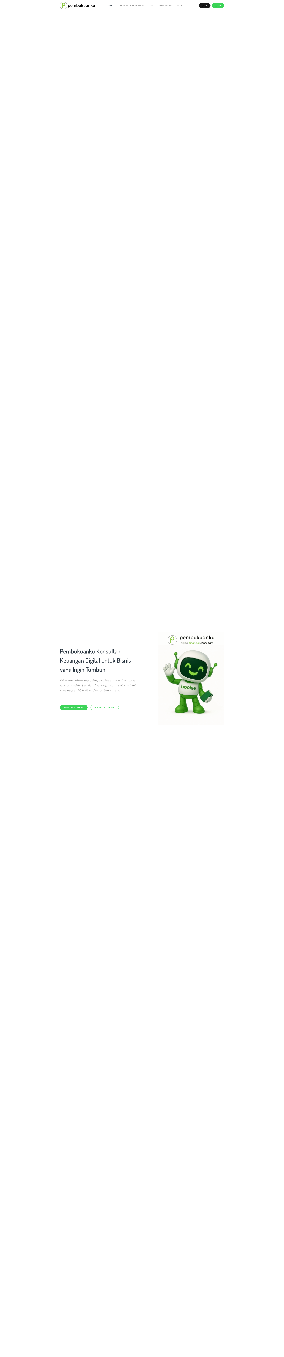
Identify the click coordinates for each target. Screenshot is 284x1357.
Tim (152, 5)
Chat (204, 6)
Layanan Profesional (131, 5)
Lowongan (165, 5)
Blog (180, 5)
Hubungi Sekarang (105, 707)
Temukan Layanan (74, 707)
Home (110, 5)
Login (218, 6)
